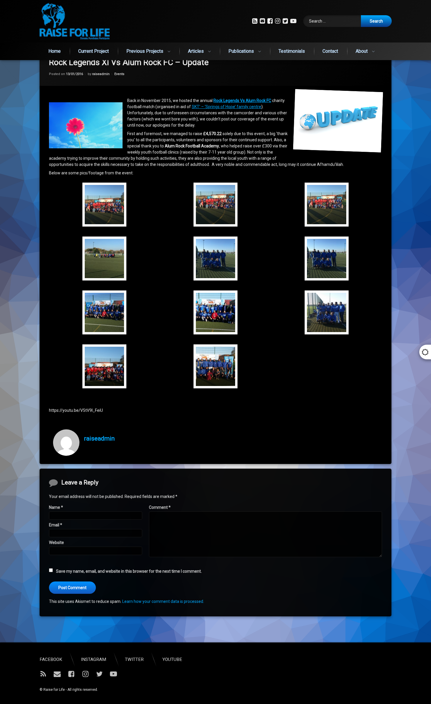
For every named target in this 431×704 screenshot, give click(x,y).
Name (56, 507)
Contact (330, 51)
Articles (196, 51)
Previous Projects (144, 51)
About (362, 51)
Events (119, 74)
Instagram (93, 659)
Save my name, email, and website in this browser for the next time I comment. (129, 571)
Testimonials (292, 51)
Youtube (172, 659)
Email (55, 525)
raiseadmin (101, 74)
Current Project (93, 51)
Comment (160, 507)
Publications (241, 51)
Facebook (51, 659)
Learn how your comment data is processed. (163, 601)
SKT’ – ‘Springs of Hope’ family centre (226, 106)
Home (54, 51)
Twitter (134, 659)
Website (56, 542)
